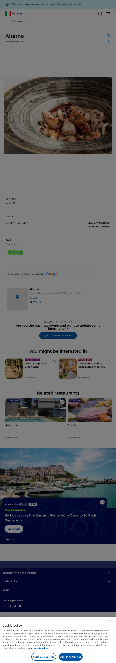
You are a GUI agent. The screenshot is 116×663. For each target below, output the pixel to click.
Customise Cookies (43, 656)
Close (111, 621)
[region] (58, 640)
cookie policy (41, 648)
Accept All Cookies (70, 656)
